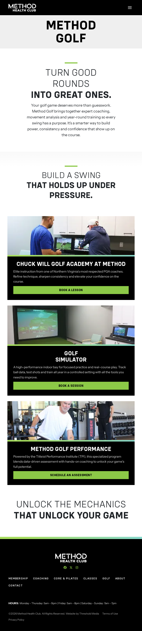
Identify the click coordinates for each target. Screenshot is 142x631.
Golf (106, 578)
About (120, 578)
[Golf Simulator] (71, 325)
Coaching (41, 578)
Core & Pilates (66, 578)
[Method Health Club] (71, 557)
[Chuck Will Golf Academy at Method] (71, 235)
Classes (90, 578)
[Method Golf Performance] (71, 420)
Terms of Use (110, 613)
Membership (18, 578)
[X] (71, 567)
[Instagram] (77, 567)
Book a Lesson (71, 290)
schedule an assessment (71, 475)
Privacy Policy (16, 619)
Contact (16, 585)
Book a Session (71, 385)
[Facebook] (65, 567)
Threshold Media (89, 613)
